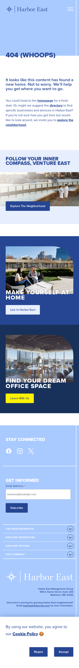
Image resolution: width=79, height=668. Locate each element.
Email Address (16, 486)
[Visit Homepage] (27, 9)
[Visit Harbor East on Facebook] (9, 451)
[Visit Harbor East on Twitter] (31, 451)
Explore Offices (18, 546)
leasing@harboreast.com (36, 605)
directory (56, 105)
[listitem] (39, 630)
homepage (45, 100)
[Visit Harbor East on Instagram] (20, 451)
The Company (15, 554)
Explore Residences (20, 537)
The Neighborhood (20, 529)
